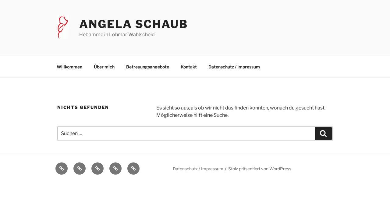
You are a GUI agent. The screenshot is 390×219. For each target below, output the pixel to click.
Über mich (104, 66)
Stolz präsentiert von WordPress (259, 168)
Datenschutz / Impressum (234, 66)
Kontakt (189, 66)
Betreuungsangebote (147, 66)
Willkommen (69, 66)
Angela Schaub (133, 24)
